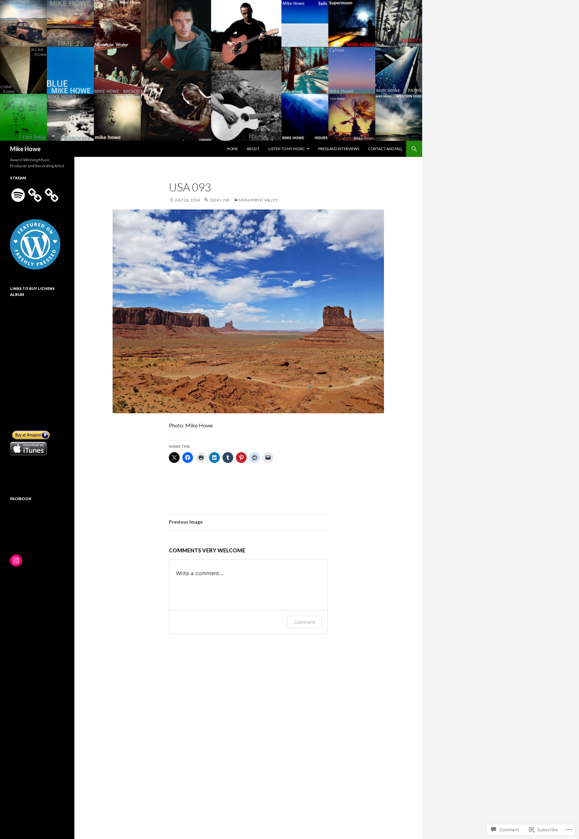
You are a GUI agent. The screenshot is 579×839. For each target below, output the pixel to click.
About (253, 148)
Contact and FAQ (385, 148)
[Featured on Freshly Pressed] (35, 243)
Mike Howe (25, 149)
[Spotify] (18, 195)
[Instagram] (16, 560)
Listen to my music (286, 148)
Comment (304, 622)
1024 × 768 (219, 199)
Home (232, 148)
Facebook (20, 498)
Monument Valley (258, 199)
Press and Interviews (338, 148)
